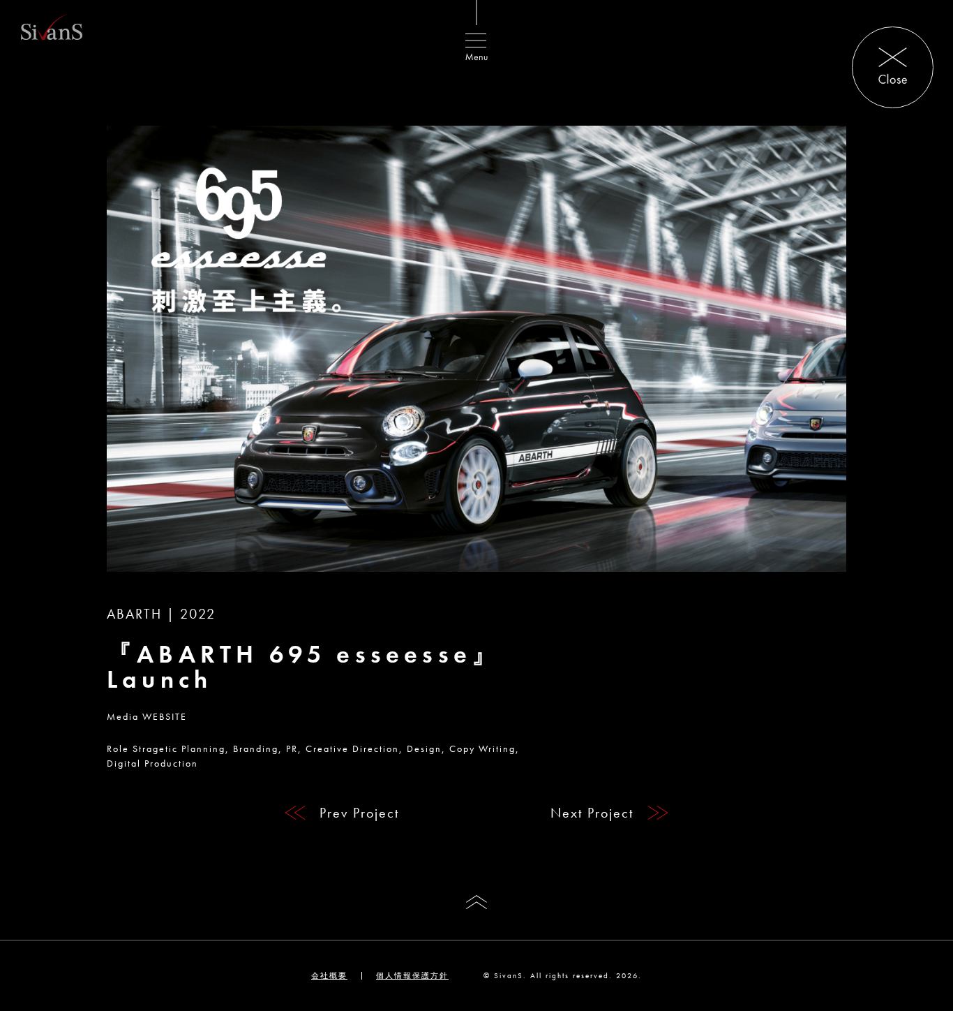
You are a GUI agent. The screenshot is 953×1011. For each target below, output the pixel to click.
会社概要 (329, 975)
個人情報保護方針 (412, 975)
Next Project (591, 813)
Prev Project (359, 813)
